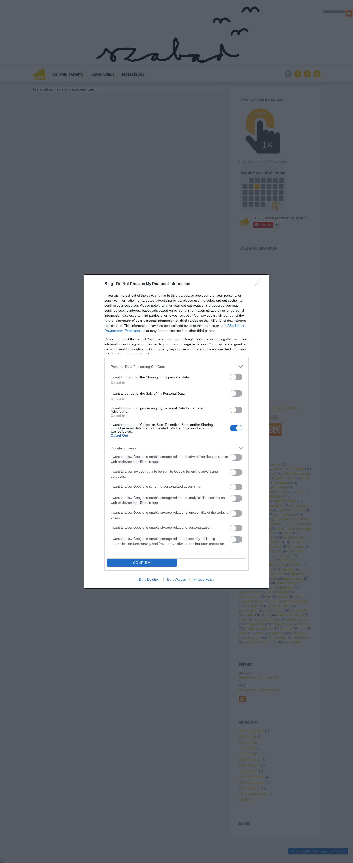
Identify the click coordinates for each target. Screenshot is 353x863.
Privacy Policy (203, 579)
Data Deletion (149, 579)
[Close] (259, 284)
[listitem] (176, 366)
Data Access (176, 579)
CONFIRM (142, 563)
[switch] (236, 377)
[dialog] (176, 431)
